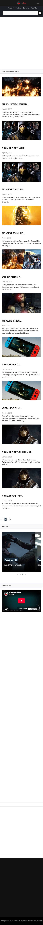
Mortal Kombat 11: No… (12, 495)
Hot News (5, 526)
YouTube (34, 8)
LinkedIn (26, 8)
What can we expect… (12, 408)
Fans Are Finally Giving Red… (13, 565)
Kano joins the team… (12, 320)
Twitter (19, 8)
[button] (17, 574)
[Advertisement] (21, 40)
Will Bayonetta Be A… (11, 276)
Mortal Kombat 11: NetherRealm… (17, 452)
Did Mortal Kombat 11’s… (13, 189)
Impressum (24, 920)
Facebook (11, 8)
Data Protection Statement (35, 920)
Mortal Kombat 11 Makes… (13, 148)
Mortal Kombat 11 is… (12, 364)
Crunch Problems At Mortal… (15, 104)
